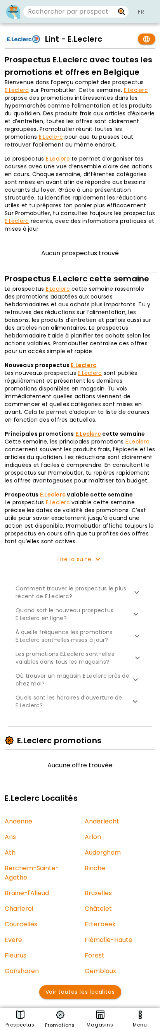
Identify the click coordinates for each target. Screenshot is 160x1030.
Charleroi (19, 908)
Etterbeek (100, 924)
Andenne (18, 821)
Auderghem (103, 852)
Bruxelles (98, 893)
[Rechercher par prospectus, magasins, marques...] (122, 12)
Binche (95, 868)
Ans (10, 836)
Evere (13, 939)
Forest (94, 955)
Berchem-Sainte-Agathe (32, 873)
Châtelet (98, 908)
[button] (80, 592)
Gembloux (100, 970)
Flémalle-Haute (108, 939)
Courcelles (21, 924)
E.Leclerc (17, 90)
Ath (10, 852)
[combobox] (69, 11)
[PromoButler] (13, 11)
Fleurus (15, 955)
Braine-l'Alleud (27, 893)
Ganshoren (22, 970)
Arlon (93, 836)
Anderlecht (102, 821)
